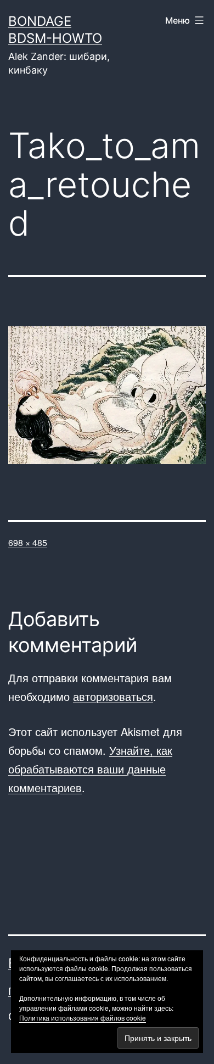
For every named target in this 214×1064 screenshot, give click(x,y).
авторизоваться (113, 696)
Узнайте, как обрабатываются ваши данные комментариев (90, 768)
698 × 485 (27, 542)
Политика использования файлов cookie (82, 1017)
